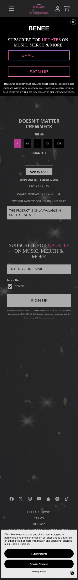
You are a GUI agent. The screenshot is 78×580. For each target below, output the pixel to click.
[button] (73, 21)
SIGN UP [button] (39, 71)
